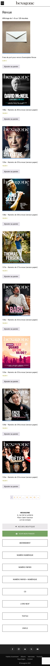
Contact (30, 659)
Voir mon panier (26, 533)
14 (31, 497)
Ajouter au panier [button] (11, 66)
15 (34, 497)
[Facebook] (12, 649)
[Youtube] (37, 649)
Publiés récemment (12, 657)
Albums (23, 657)
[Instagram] (18, 649)
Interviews (31, 657)
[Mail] (25, 649)
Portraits (39, 657)
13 (27, 497)
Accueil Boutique (26, 526)
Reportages (21, 659)
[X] (31, 649)
